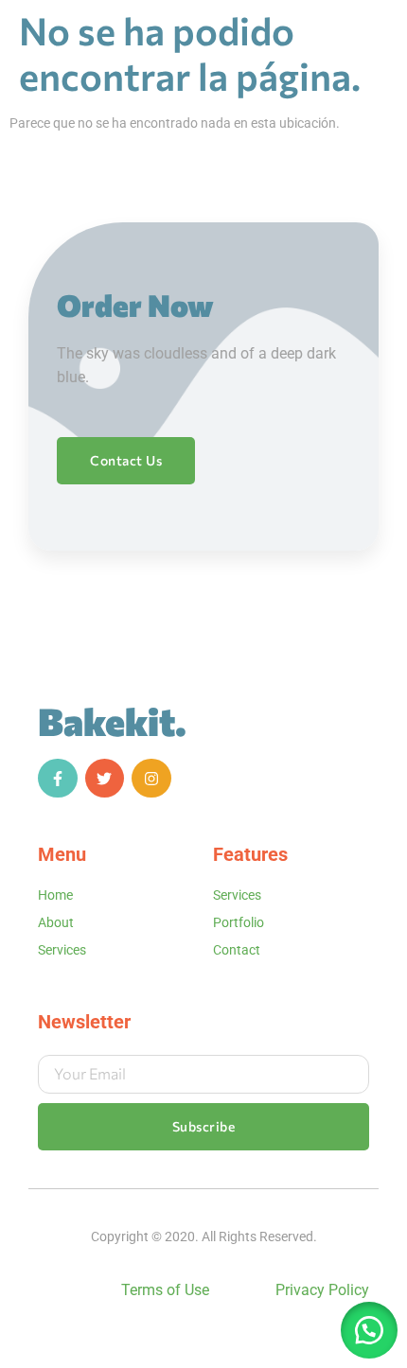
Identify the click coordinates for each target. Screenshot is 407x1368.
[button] (369, 1330)
